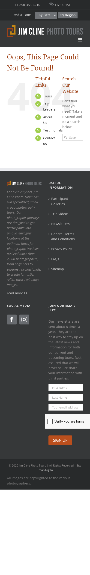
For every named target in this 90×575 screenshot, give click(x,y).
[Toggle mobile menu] (80, 39)
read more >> (17, 293)
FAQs (55, 259)
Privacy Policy (61, 249)
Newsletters (60, 224)
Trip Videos (60, 214)
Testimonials (53, 130)
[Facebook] (12, 319)
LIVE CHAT (63, 5)
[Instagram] (24, 319)
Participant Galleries (59, 201)
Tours (47, 96)
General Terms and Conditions (63, 236)
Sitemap (57, 269)
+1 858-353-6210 (27, 5)
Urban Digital (45, 470)
